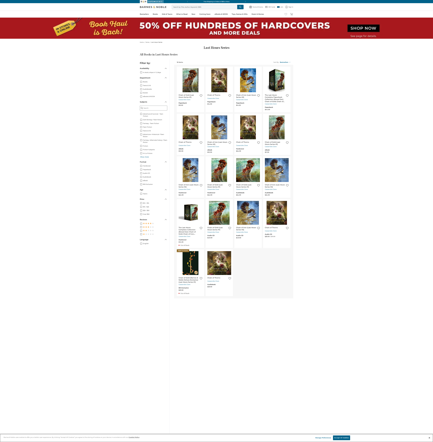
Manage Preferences (323, 438)
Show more (144, 157)
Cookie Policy (134, 437)
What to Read (182, 14)
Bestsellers (144, 14)
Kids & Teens (167, 14)
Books (155, 14)
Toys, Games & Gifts (240, 14)
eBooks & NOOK (221, 14)
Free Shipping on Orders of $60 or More (216, 1)
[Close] (429, 437)
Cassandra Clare (184, 99)
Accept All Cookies (341, 438)
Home (142, 42)
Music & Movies (258, 14)
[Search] (240, 7)
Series (147, 42)
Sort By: (276, 62)
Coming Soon (205, 14)
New (193, 14)
